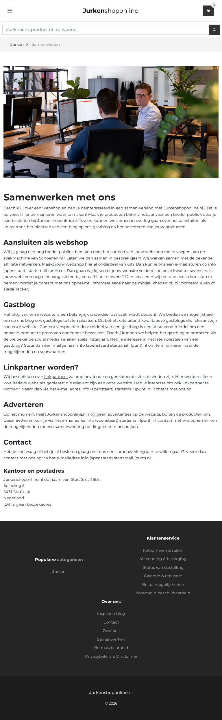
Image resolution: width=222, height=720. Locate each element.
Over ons (111, 630)
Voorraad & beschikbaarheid (163, 593)
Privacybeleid (98, 656)
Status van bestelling (163, 567)
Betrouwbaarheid (111, 647)
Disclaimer (126, 656)
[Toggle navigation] (9, 11)
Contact (111, 622)
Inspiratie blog (111, 613)
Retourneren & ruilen (163, 550)
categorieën (70, 559)
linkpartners (56, 376)
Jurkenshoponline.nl (111, 692)
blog (16, 314)
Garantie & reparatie (163, 575)
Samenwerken (111, 639)
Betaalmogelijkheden (163, 584)
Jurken (59, 571)
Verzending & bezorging (163, 558)
